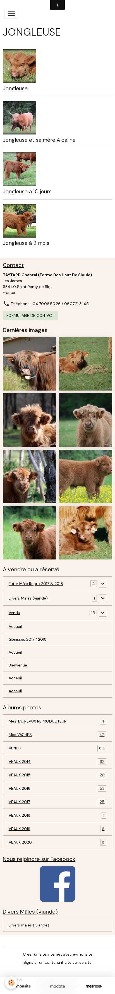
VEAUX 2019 (56, 829)
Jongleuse (15, 88)
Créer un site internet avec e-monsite (57, 954)
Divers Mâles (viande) (28, 598)
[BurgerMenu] (11, 13)
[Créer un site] (21, 986)
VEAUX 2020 (56, 842)
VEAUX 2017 (56, 802)
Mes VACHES (56, 734)
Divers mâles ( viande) (29, 925)
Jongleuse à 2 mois (26, 243)
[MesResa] (93, 986)
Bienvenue (18, 665)
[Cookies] (11, 982)
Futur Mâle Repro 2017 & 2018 (36, 583)
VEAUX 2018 (56, 815)
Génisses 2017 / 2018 (28, 639)
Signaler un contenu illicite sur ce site (57, 962)
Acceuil (15, 678)
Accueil (15, 626)
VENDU (56, 748)
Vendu (14, 612)
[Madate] (57, 986)
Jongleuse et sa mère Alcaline (39, 139)
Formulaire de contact (30, 315)
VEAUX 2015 (56, 775)
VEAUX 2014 (56, 761)
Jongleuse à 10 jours (27, 191)
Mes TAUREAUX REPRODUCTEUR (56, 721)
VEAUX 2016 (56, 788)
